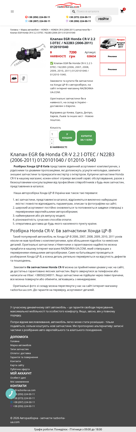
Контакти (15, 361)
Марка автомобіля (30, 29)
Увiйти (103, 19)
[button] (41, 55)
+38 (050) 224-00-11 (39, 17)
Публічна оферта (20, 369)
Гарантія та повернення (24, 357)
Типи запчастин (19, 349)
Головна (14, 29)
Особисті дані (18, 377)
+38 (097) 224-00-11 (39, 21)
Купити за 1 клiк (86, 137)
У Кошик (67, 136)
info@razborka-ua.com (22, 390)
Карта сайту (17, 365)
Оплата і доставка (20, 353)
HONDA (44, 29)
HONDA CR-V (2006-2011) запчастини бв (70, 29)
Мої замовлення (19, 381)
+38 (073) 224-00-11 (79, 17)
